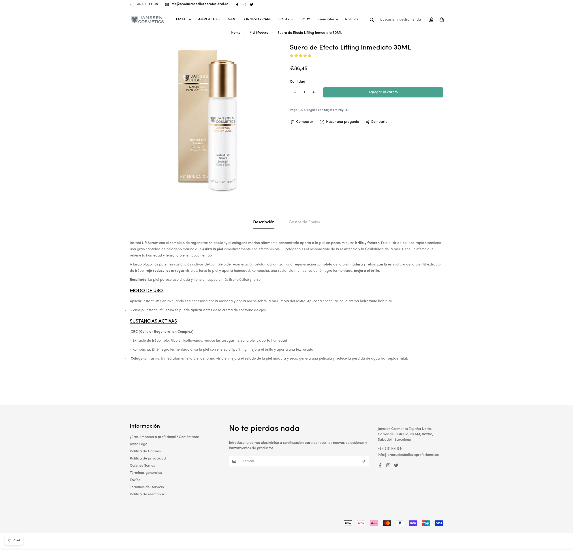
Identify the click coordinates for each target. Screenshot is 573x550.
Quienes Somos (142, 466)
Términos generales (146, 473)
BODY (305, 19)
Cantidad (297, 82)
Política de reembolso (147, 494)
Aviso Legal (139, 444)
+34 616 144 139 (390, 449)
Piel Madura (259, 33)
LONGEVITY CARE (256, 19)
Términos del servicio (147, 487)
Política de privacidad (148, 458)
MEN (231, 19)
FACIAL (181, 19)
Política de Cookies (145, 451)
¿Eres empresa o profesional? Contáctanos (164, 437)
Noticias (351, 19)
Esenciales (325, 19)
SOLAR (284, 19)
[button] (301, 56)
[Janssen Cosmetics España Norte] (147, 19)
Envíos (135, 480)
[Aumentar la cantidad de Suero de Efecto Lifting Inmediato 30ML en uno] (314, 92)
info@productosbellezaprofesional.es (408, 455)
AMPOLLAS (207, 19)
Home (235, 33)
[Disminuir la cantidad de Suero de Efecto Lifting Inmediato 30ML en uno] (295, 92)
